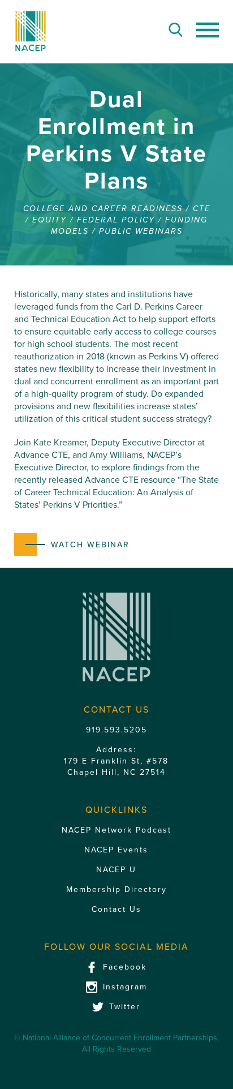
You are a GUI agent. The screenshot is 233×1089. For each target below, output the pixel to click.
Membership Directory (116, 889)
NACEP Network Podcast (116, 830)
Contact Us (116, 909)
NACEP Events (116, 850)
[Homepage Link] (31, 31)
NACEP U (116, 869)
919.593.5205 (116, 730)
